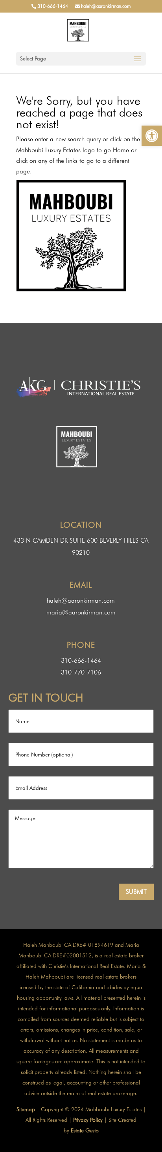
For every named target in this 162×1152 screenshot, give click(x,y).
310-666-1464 (52, 6)
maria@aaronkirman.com (81, 612)
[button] (152, 136)
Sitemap (26, 1109)
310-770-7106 (81, 672)
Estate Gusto (85, 1130)
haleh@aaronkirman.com (105, 6)
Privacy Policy (88, 1120)
